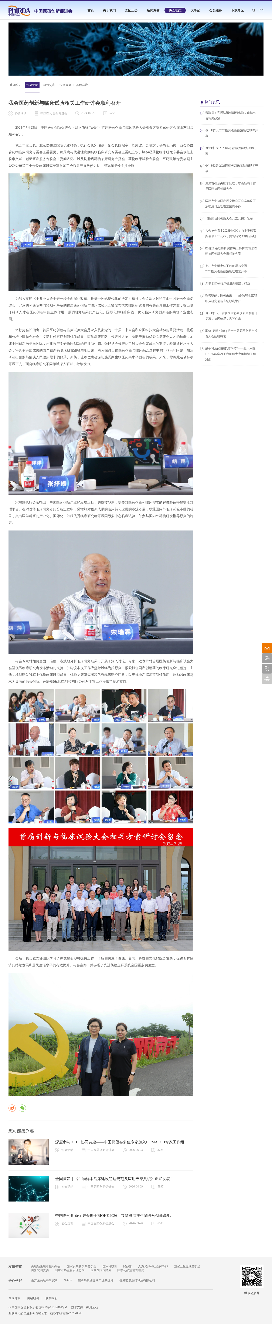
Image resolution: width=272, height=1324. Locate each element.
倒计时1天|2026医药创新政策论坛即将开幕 (229, 150)
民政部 (127, 1266)
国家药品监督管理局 (130, 1270)
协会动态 (175, 10)
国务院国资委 (40, 1270)
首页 (91, 10)
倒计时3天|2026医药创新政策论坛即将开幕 (229, 168)
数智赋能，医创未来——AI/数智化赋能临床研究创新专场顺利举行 (228, 298)
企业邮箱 (14, 1298)
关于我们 (109, 10)
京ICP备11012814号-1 (53, 1307)
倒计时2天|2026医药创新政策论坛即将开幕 (229, 133)
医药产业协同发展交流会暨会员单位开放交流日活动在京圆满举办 (228, 203)
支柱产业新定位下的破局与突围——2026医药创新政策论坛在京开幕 (226, 268)
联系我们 (51, 1298)
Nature (68, 1280)
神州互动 (92, 1307)
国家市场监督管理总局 (70, 1270)
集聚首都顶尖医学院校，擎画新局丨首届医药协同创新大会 (228, 186)
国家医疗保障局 (101, 1270)
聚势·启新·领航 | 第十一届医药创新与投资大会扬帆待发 (228, 333)
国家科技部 (109, 1266)
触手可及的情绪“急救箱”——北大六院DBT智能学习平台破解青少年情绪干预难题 (228, 354)
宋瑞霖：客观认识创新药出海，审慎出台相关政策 (228, 115)
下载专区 (237, 10)
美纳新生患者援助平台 (46, 1266)
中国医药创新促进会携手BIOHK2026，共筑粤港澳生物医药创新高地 (113, 1215)
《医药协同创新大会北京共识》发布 (226, 219)
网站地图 (33, 1298)
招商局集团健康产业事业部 (95, 1280)
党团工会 (131, 10)
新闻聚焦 (153, 10)
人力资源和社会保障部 (153, 1266)
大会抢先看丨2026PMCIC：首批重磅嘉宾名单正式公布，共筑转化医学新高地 (228, 233)
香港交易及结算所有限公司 (137, 1280)
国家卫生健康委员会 (187, 1266)
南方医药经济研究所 (44, 1280)
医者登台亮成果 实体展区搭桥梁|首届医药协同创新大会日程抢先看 (228, 251)
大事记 (195, 10)
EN (261, 9)
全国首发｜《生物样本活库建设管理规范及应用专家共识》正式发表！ (114, 1179)
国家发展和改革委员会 (81, 1266)
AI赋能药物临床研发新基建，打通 (225, 284)
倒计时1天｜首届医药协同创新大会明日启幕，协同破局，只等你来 (228, 316)
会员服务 (215, 10)
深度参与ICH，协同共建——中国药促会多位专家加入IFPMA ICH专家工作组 (119, 1142)
